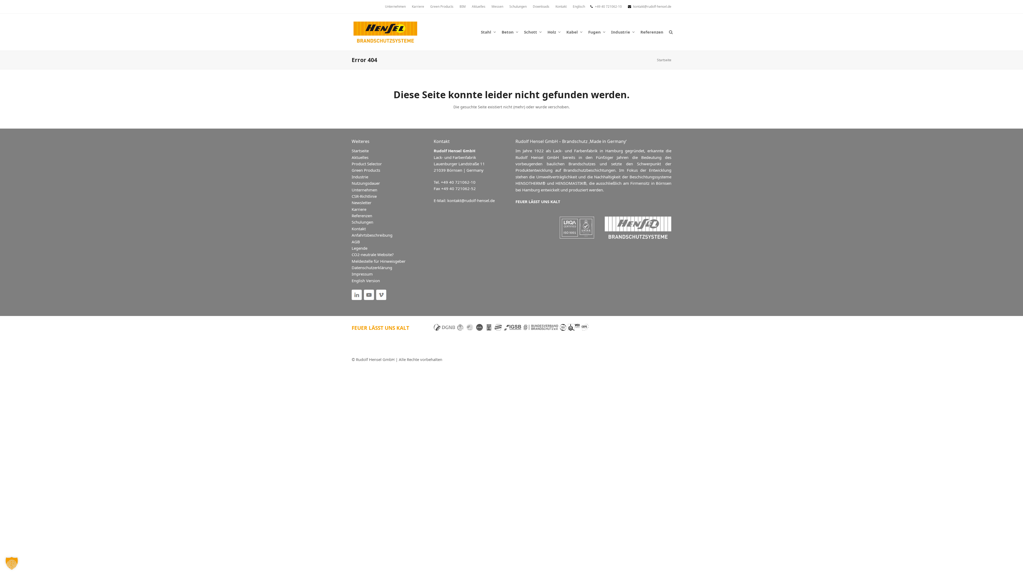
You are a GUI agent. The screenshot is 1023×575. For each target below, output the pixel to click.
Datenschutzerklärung (372, 267)
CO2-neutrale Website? (373, 254)
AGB (356, 241)
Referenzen (362, 215)
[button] (670, 32)
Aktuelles (360, 157)
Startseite (664, 60)
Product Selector (367, 163)
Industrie (360, 176)
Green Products (366, 170)
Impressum (362, 274)
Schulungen (362, 222)
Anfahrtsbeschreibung (372, 235)
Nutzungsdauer (366, 183)
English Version (366, 280)
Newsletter (361, 202)
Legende (359, 248)
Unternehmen (364, 189)
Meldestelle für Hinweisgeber (378, 261)
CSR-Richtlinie (364, 196)
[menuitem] (579, 6)
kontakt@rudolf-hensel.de (652, 6)
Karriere (359, 209)
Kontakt (359, 228)
